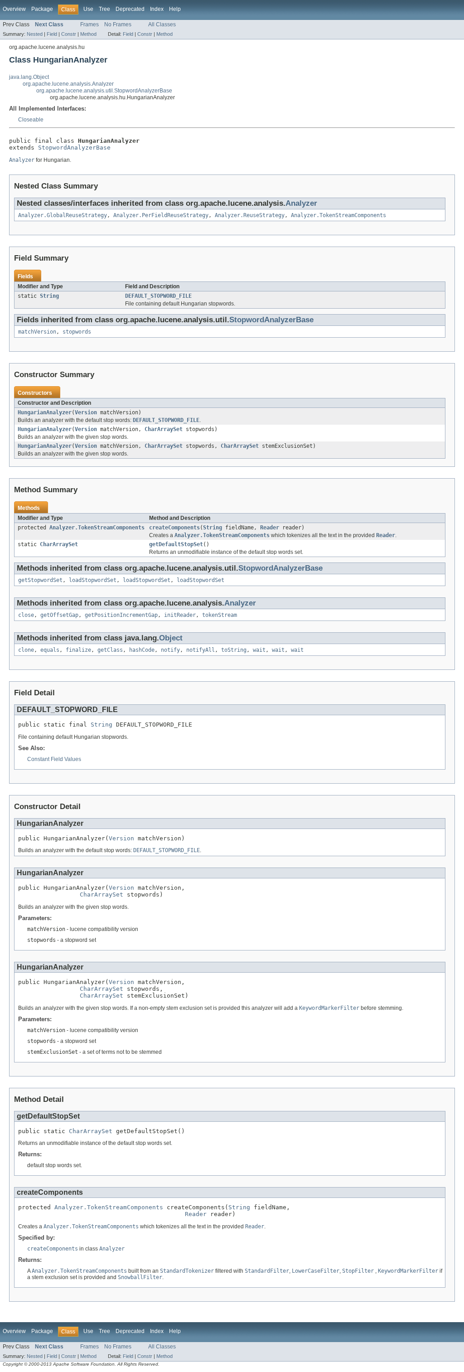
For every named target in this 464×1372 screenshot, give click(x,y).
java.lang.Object (29, 77)
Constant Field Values (54, 759)
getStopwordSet (40, 580)
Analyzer (301, 203)
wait (259, 650)
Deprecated (130, 9)
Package (42, 9)
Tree (104, 9)
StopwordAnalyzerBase (74, 147)
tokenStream (219, 615)
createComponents (174, 527)
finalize (78, 650)
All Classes (162, 24)
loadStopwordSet (92, 580)
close (26, 615)
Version (86, 412)
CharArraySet (164, 429)
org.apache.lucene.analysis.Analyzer (68, 84)
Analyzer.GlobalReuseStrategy (62, 215)
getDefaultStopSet (176, 544)
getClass (110, 650)
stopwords (77, 332)
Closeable (31, 119)
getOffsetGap (59, 615)
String (49, 296)
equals (49, 650)
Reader (269, 527)
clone (26, 650)
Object (171, 638)
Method (88, 34)
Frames (89, 24)
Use (88, 9)
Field (52, 34)
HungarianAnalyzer (45, 412)
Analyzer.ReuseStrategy (250, 215)
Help (175, 9)
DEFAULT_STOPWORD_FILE (158, 296)
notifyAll (200, 650)
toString (233, 650)
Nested (35, 34)
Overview (14, 9)
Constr (68, 34)
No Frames (117, 24)
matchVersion (37, 332)
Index (157, 9)
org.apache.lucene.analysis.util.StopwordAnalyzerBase (104, 90)
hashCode (142, 650)
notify (170, 650)
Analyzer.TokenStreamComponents (338, 215)
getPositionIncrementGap (121, 615)
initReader (180, 615)
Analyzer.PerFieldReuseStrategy (160, 215)
